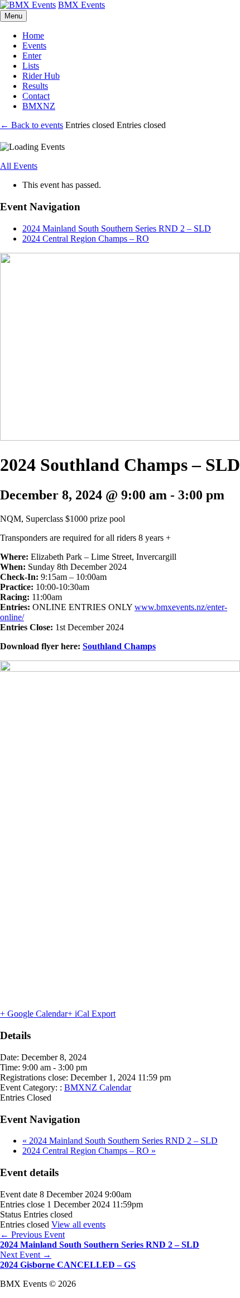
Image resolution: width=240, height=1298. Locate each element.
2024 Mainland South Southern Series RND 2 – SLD (116, 228)
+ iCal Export (92, 1013)
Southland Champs (119, 646)
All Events (18, 166)
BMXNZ (38, 106)
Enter (31, 55)
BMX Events (81, 5)
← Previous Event (99, 1239)
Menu (13, 16)
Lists (30, 65)
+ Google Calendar (34, 1013)
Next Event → (68, 1259)
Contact (36, 96)
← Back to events (31, 125)
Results (35, 86)
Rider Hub (41, 76)
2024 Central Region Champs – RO (85, 238)
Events (34, 45)
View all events (78, 1224)
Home (33, 35)
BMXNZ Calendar (97, 1087)
